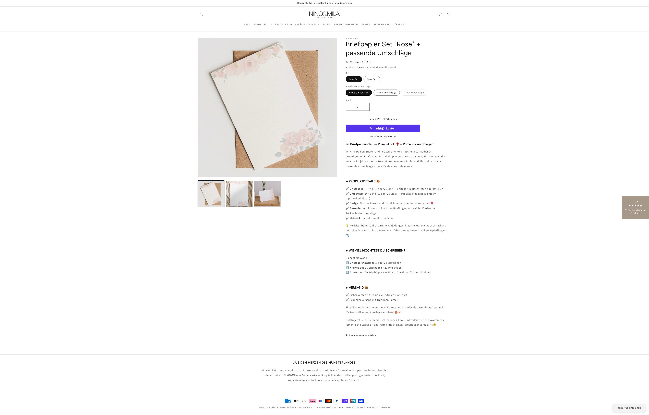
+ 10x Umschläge (386, 92)
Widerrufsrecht (306, 407)
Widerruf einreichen (629, 407)
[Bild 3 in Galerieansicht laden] (267, 194)
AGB (341, 407)
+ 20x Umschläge (416, 93)
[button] (201, 14)
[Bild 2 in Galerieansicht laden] (239, 194)
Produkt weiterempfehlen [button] (363, 335)
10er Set (353, 79)
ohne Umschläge (358, 92)
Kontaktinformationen (367, 407)
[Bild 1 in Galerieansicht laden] (211, 194)
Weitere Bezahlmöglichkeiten (382, 136)
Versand (363, 67)
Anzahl (349, 100)
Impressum (385, 407)
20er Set (372, 79)
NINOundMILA (272, 407)
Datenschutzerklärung (326, 407)
